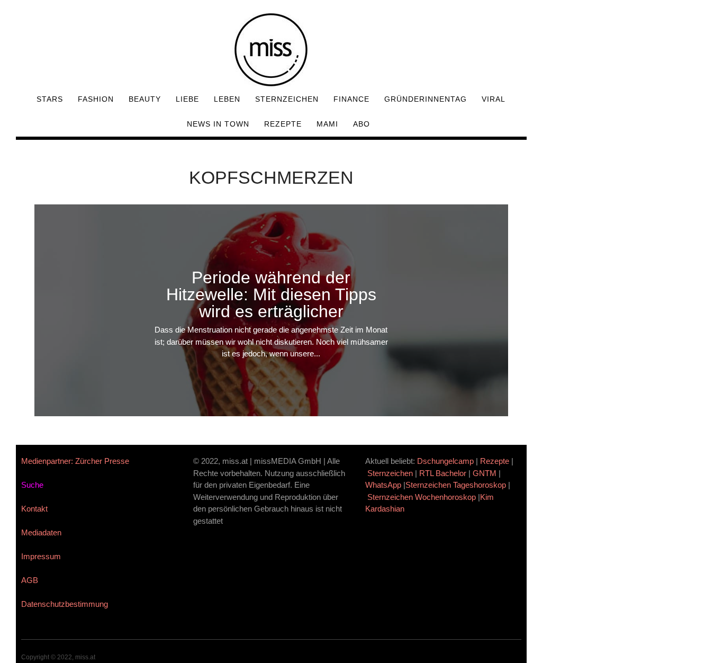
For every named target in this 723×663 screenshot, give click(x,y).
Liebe (187, 99)
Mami (327, 124)
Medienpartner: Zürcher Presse (75, 460)
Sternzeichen (287, 99)
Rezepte (283, 124)
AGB (29, 580)
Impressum (41, 556)
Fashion (96, 99)
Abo (361, 124)
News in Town (218, 124)
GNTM (484, 473)
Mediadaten (41, 532)
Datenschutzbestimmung (64, 603)
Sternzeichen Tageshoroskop (455, 484)
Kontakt (34, 508)
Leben (227, 99)
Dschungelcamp (445, 460)
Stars (50, 99)
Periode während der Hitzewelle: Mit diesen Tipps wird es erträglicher (271, 294)
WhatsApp (383, 484)
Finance (351, 99)
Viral (493, 99)
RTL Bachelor (442, 473)
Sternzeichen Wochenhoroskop (421, 496)
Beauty (145, 99)
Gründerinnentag (425, 99)
